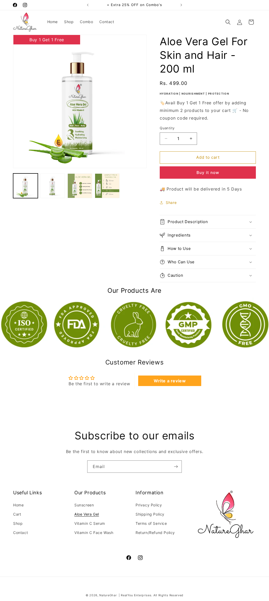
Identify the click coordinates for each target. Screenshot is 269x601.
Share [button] (171, 202)
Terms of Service (151, 523)
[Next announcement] (181, 5)
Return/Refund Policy (155, 532)
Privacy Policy (149, 505)
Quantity (167, 128)
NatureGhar (108, 595)
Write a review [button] (170, 380)
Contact (20, 532)
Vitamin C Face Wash (93, 532)
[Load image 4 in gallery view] (107, 185)
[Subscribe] (176, 466)
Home (18, 505)
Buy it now (207, 172)
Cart (17, 514)
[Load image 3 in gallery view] (80, 185)
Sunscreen (84, 505)
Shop (18, 523)
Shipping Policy (150, 514)
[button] (228, 22)
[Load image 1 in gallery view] (25, 185)
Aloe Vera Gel (86, 514)
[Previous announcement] (88, 5)
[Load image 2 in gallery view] (52, 185)
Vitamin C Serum (89, 523)
